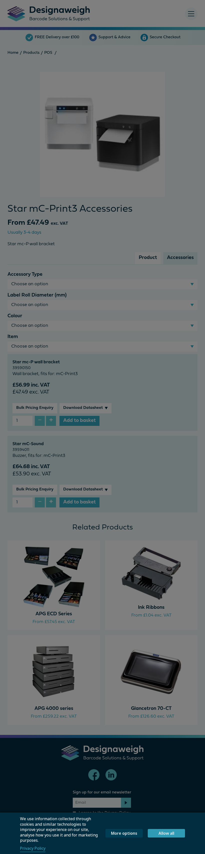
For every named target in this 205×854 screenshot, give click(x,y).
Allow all (166, 833)
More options (124, 833)
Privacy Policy (33, 848)
